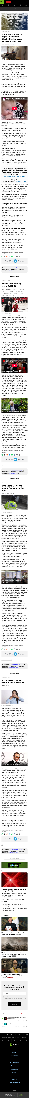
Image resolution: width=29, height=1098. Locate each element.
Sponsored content (14, 1062)
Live (14, 1049)
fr (19, 1034)
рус (11, 1034)
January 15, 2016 (21, 181)
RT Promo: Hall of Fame (14, 1076)
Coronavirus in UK (6, 660)
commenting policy (17, 267)
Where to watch (14, 1055)
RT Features (5, 915)
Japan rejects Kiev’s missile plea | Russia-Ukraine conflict (14, 9)
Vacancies (14, 1086)
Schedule (14, 1059)
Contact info (14, 1079)
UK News (8, 31)
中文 (27, 1034)
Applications (14, 1052)
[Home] (2, 2)
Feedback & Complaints (14, 1082)
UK (2, 465)
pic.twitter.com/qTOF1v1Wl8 (14, 176)
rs (22, 1034)
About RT (14, 1072)
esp (7, 1034)
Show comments (14, 276)
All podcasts (24, 1013)
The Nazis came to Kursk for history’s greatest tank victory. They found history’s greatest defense (13, 954)
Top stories (5, 871)
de (15, 1034)
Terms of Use (14, 1065)
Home (3, 31)
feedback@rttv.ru (13, 271)
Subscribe (14, 1004)
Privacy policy (14, 1069)
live (8, 1)
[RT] (4, 1037)
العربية (2, 1034)
